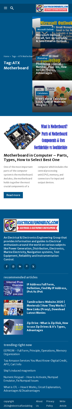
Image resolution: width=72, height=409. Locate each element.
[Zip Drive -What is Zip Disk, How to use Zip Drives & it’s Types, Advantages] (13, 327)
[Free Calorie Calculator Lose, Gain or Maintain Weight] (52, 96)
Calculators (42, 93)
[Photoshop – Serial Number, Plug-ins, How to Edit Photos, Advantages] (52, 64)
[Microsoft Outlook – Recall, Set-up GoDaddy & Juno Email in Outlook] (52, 33)
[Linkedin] (20, 266)
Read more (13, 195)
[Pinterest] (27, 266)
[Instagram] (13, 266)
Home (6, 56)
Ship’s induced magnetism (20, 370)
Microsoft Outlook (45, 29)
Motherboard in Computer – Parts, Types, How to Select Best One (36, 157)
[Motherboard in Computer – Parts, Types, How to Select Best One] (36, 136)
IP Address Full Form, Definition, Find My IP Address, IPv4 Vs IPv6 (47, 288)
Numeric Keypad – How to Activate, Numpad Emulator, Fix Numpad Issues (31, 378)
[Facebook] (6, 266)
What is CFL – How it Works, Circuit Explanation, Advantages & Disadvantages (32, 389)
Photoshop (42, 58)
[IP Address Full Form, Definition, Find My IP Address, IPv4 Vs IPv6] (13, 288)
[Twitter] (33, 266)
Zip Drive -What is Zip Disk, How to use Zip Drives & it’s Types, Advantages (47, 326)
